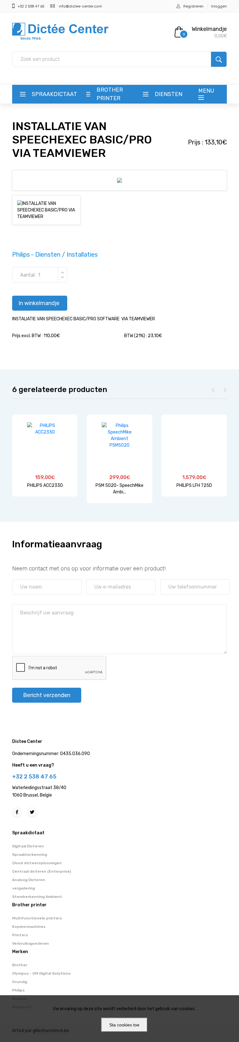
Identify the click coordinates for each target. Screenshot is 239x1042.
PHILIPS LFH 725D (194, 485)
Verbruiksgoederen (30, 943)
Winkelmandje (209, 29)
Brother (19, 965)
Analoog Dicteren (28, 880)
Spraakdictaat (54, 94)
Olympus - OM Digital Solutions (41, 973)
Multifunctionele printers (37, 918)
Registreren (193, 6)
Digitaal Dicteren (28, 846)
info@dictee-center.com (80, 6)
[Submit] (219, 59)
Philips (18, 990)
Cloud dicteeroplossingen (37, 863)
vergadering (23, 888)
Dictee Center (27, 741)
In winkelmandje (38, 303)
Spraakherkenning (29, 854)
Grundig (19, 982)
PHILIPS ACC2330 (45, 485)
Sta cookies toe (124, 1024)
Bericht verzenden (46, 695)
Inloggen (219, 6)
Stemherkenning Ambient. (37, 896)
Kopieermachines (28, 926)
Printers (20, 935)
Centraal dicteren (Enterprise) (41, 871)
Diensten (168, 94)
